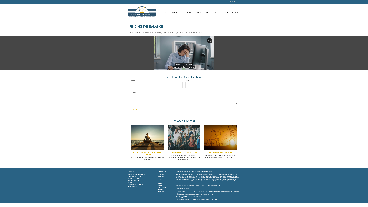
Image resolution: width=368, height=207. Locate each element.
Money (159, 184)
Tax (158, 182)
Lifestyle (159, 185)
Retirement (160, 174)
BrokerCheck (209, 171)
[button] (175, 12)
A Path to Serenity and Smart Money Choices (147, 153)
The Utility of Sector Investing (220, 152)
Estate (159, 178)
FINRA (208, 194)
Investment (160, 176)
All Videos (160, 189)
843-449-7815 (233, 2)
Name (133, 80)
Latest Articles (161, 187)
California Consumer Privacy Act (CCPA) (224, 184)
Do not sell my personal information (213, 185)
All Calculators (161, 191)
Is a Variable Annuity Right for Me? (184, 152)
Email (187, 80)
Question (134, 93)
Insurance (160, 180)
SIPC (212, 194)
